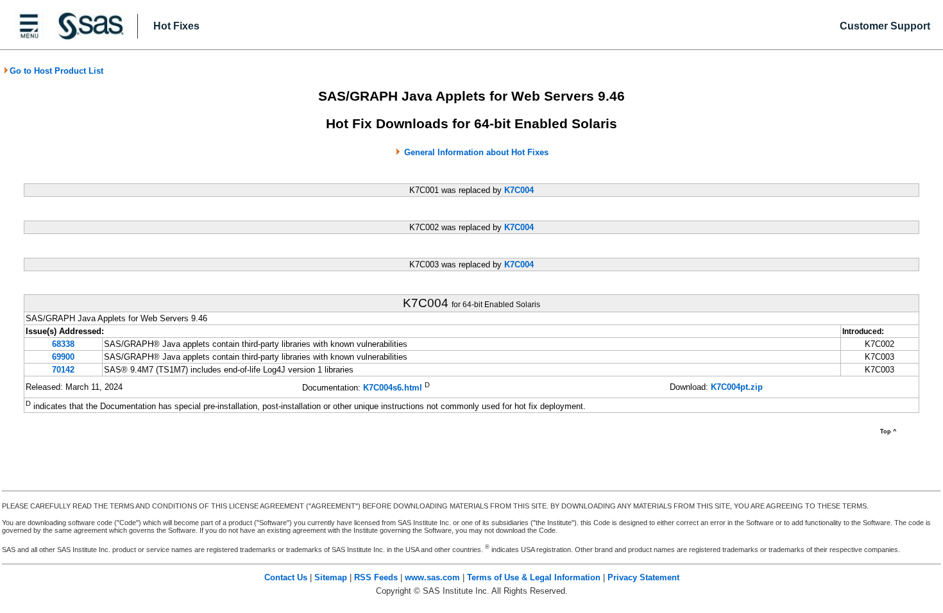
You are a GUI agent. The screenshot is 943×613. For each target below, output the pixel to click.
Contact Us (285, 577)
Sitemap (330, 577)
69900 (63, 357)
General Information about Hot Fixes (476, 152)
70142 (63, 369)
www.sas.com (432, 577)
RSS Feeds (376, 577)
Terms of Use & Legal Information (533, 577)
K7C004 (519, 190)
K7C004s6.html (392, 388)
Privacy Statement (643, 577)
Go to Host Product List (56, 71)
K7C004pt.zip (737, 387)
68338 (63, 344)
